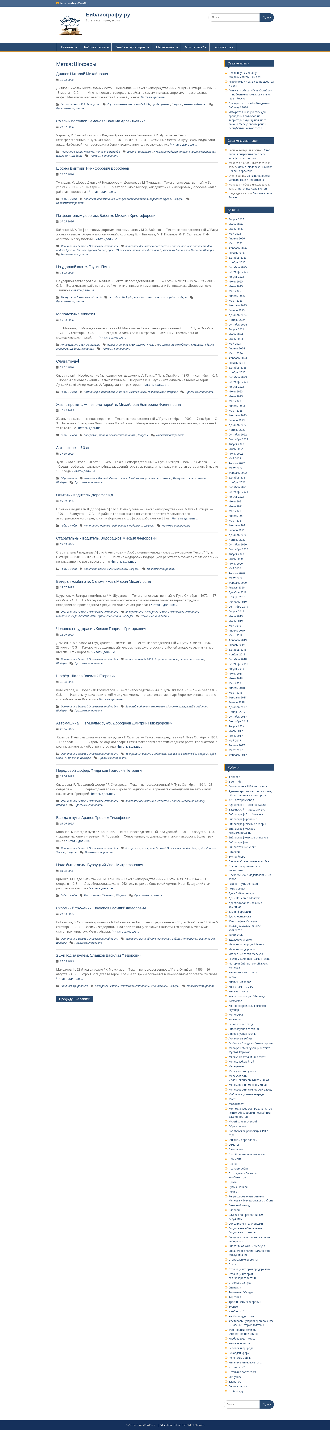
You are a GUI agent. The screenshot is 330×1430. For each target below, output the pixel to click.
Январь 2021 (237, 530)
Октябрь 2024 (238, 324)
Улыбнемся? (236, 1311)
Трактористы (157, 392)
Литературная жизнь (242, 1033)
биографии (90, 435)
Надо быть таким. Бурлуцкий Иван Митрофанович (99, 864)
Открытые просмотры (243, 1140)
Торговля (235, 1297)
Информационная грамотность (249, 958)
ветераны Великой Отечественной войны (152, 246)
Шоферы (177, 104)
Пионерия (235, 1159)
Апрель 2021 (237, 516)
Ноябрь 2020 (237, 539)
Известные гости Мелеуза (77, 151)
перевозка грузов (160, 199)
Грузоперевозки (117, 104)
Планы (233, 1163)
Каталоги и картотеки (243, 972)
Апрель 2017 (237, 745)
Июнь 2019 (236, 621)
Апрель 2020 (237, 573)
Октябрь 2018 (238, 659)
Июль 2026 (236, 224)
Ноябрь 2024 (237, 319)
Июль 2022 (236, 449)
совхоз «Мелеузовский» (112, 569)
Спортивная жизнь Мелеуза (247, 1246)
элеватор (88, 348)
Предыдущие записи (74, 999)
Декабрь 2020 (238, 535)
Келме (233, 977)
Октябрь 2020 (238, 544)
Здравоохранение (240, 939)
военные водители (193, 246)
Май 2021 (235, 511)
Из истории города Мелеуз (246, 944)
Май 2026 (235, 233)
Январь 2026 (237, 253)
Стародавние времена (243, 1259)
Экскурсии (235, 1377)
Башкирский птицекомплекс (247, 809)
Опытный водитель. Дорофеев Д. (85, 494)
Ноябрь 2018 (237, 654)
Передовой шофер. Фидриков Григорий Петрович (99, 770)
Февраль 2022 (238, 472)
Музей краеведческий (243, 1121)
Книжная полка (238, 991)
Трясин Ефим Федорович (245, 1302)
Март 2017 (236, 750)
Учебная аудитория (130, 47)
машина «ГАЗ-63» (139, 104)
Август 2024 (236, 329)
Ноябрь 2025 (237, 262)
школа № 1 (63, 155)
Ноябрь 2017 (237, 712)
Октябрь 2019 (238, 602)
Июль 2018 (236, 673)
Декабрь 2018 (238, 649)
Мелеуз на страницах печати (247, 1057)
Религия (234, 1191)
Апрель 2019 (237, 630)
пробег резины (161, 104)
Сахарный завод (239, 1205)
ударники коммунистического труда (151, 297)
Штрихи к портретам (242, 1372)
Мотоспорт (236, 1104)
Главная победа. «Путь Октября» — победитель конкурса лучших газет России (250, 94)
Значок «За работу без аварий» (188, 753)
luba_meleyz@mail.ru (74, 3)
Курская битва (96, 250)
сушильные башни (109, 616)
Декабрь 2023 (238, 367)
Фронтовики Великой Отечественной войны (89, 246)
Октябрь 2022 (238, 434)
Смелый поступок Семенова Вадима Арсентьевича (101, 121)
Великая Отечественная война (249, 861)
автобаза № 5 (118, 297)
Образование (69, 478)
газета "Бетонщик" (139, 151)
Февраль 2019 (238, 640)
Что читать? (194, 47)
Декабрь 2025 (238, 257)
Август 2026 (236, 219)
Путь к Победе (238, 1187)
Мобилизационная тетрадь (246, 1094)
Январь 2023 (237, 420)
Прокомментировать (70, 108)
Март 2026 (236, 243)
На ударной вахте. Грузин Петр (83, 266)
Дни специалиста (240, 916)
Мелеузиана (165, 47)
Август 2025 (236, 276)
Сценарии (235, 1287)
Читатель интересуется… (245, 1362)
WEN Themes (196, 1425)
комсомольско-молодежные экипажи (180, 344)
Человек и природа (108, 151)
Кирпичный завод (240, 982)
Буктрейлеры (237, 856)
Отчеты (234, 1144)
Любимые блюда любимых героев (251, 1043)
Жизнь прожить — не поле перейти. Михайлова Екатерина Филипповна (118, 404)
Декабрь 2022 (238, 425)
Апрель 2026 (237, 238)
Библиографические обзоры (247, 824)
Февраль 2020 (238, 582)
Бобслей (234, 852)
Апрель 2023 (237, 406)
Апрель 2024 (237, 348)
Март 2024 (236, 353)
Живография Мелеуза (243, 921)
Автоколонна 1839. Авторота (80, 104)
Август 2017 (236, 726)
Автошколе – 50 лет (74, 447)
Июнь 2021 (236, 506)
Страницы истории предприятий (249, 1269)
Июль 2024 (236, 334)
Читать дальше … (154, 97)
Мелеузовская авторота (132, 199)
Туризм (233, 1306)
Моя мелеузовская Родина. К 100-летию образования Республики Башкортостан (251, 1112)
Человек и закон (239, 1343)
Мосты (233, 1099)
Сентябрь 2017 (238, 721)
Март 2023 (236, 410)
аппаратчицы (134, 612)
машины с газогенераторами (117, 435)
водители (135, 525)
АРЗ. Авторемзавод (241, 800)
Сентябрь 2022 (238, 439)
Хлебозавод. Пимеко (242, 1338)
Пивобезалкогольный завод (247, 1154)
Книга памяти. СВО (241, 986)
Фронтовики (207, 938)
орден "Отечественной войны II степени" (134, 250)
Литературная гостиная (244, 1029)
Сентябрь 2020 (238, 549)
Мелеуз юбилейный (241, 1061)
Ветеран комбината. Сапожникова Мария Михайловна (103, 581)
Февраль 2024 (238, 358)
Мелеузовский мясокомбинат (248, 1085)
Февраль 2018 (238, 697)
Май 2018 (235, 683)
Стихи (232, 1264)
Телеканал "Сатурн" (242, 1292)
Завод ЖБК (236, 935)
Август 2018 (236, 669)
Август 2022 (236, 444)
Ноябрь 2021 (237, 482)
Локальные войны (240, 1038)
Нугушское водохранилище (171, 151)
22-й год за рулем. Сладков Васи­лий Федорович (98, 955)
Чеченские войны (240, 1357)
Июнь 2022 (236, 453)
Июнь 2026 (236, 229)
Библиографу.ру (108, 14)
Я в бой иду (236, 1391)
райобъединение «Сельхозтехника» (123, 392)
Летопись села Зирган (252, 188)
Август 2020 (236, 554)
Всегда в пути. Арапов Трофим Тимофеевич (94, 817)
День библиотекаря (242, 893)
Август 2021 (236, 496)
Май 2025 (235, 291)
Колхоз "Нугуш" (145, 344)
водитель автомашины (99, 199)
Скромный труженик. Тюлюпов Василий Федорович (101, 908)
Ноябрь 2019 (237, 597)
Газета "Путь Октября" (244, 884)
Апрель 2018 (237, 688)
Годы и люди (69, 199)
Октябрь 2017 (238, 716)
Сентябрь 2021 (238, 492)
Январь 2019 (237, 645)
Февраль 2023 (238, 415)
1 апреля (234, 777)
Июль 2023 (236, 391)
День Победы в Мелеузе (244, 898)
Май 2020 (235, 568)
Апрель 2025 (237, 296)
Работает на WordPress (141, 1425)
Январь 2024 (237, 363)
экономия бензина (195, 104)
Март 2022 (236, 468)
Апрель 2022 (237, 463)
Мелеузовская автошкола (189, 478)
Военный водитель (137, 706)
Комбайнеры (92, 392)
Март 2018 (236, 692)
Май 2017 (235, 740)
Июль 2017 (236, 731)
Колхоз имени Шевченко (99, 895)
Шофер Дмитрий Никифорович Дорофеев (92, 168)
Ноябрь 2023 (237, 372)
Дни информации (240, 911)
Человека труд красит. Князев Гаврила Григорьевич (101, 628)
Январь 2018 (237, 702)
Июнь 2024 (236, 339)
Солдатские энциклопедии (246, 1223)
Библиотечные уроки (242, 847)
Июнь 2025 (236, 286)
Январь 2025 (237, 310)
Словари (234, 1210)
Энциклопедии (238, 1386)
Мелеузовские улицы (242, 1071)
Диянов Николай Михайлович (82, 73)
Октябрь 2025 (238, 267)
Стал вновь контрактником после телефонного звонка (249, 154)
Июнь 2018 (236, 678)
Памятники (236, 1149)
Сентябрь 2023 (238, 382)
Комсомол (235, 1001)
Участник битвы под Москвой (182, 250)
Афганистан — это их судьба (247, 805)
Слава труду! (67, 361)
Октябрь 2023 (238, 377)
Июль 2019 (236, 616)
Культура (235, 1019)
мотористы (189, 938)
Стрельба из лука (240, 1282)
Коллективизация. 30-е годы (247, 996)
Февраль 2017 (238, 755)
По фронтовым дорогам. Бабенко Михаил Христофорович (106, 215)
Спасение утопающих (203, 151)
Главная (67, 47)
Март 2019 (236, 635)
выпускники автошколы (155, 478)
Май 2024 (235, 343)
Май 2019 (235, 626)
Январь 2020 (237, 587)
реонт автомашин (192, 659)
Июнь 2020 (236, 563)
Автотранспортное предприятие (106, 525)
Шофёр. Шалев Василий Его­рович (86, 675)
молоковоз (158, 706)
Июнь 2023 (236, 396)
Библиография (95, 47)
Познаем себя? (238, 1168)
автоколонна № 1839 (121, 344)
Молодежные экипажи (75, 314)
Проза (233, 1182)
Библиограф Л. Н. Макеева (246, 814)
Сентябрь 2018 (238, 664)
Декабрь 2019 (238, 592)
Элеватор (235, 1381)
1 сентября (236, 781)
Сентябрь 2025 (238, 272)
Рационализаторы (166, 659)
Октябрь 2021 (238, 487)
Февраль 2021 (238, 525)
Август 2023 (236, 386)
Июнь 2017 (236, 735)
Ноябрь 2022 (237, 429)
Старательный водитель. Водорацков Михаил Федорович (106, 538)
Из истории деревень (242, 949)
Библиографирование (74, 986)
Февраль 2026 (238, 248)
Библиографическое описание (248, 837)
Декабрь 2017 (238, 707)
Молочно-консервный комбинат (186, 706)
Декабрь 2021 (238, 477)
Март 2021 (236, 520)
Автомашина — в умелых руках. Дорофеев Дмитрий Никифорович (114, 723)
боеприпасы (133, 753)
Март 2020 (236, 578)
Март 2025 (236, 300)
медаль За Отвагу (193, 801)
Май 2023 (235, 401)
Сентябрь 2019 (238, 606)
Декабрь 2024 (238, 315)
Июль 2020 (236, 559)
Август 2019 (236, 611)
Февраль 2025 (238, 305)
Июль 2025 (236, 281)
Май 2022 (235, 458)
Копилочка (222, 47)
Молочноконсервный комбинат (76, 616)
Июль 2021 (236, 501)
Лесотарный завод (241, 1024)
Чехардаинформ (239, 1353)
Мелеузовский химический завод (81, 297)
